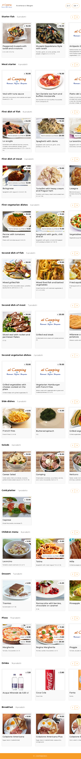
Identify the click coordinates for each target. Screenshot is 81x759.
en (75, 6)
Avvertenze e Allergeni (24, 6)
